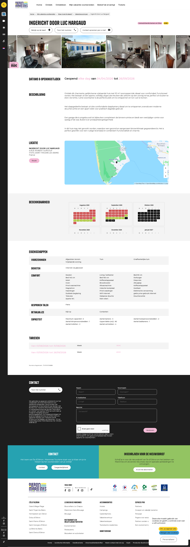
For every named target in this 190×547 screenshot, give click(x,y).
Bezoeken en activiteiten (74, 533)
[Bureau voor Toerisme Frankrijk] (114, 487)
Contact (42, 467)
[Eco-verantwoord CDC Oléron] (154, 487)
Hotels (102, 506)
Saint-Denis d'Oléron (37, 532)
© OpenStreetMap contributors (154, 183)
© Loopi (165, 183)
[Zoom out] (166, 172)
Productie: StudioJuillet (141, 543)
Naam (78, 388)
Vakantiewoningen (81, 14)
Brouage (67, 514)
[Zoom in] (166, 168)
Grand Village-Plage (36, 506)
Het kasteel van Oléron (38, 514)
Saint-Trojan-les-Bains (37, 510)
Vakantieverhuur (106, 517)
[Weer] (3, 27)
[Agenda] (4, 14)
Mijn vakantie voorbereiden (81, 5)
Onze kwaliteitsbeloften (94, 543)
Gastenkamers (105, 514)
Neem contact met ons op (114, 543)
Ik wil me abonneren (144, 470)
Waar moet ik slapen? (65, 14)
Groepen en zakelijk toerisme (146, 510)
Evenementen (70, 526)
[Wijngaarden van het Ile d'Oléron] (144, 487)
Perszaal (138, 514)
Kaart (128, 543)
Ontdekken (61, 5)
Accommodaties (106, 502)
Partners (138, 506)
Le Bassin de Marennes (73, 502)
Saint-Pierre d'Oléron (37, 521)
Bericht (79, 407)
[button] (10, 50)
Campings (104, 510)
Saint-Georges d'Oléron (38, 525)
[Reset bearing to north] (166, 176)
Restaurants (69, 529)
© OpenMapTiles (139, 183)
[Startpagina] (21, 5)
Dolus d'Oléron (34, 517)
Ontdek (48, 5)
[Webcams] (3, 21)
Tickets (121, 5)
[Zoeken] (4, 5)
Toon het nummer (38, 390)
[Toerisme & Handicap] (3, 41)
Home (39, 5)
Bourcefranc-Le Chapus (73, 506)
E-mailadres (81, 398)
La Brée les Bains (35, 529)
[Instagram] (4, 523)
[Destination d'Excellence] (124, 487)
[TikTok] (4, 542)
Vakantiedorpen (106, 521)
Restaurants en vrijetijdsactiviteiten (73, 521)
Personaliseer (168, 539)
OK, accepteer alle (168, 529)
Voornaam (122, 388)
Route (34, 161)
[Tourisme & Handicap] (164, 487)
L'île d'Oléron (34, 502)
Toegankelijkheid (61, 467)
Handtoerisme (105, 531)
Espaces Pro (140, 502)
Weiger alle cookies (169, 533)
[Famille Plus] (134, 487)
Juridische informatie (62, 543)
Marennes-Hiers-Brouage (74, 510)
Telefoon (121, 398)
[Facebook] (3, 521)
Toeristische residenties (109, 525)
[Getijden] (3, 34)
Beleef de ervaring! (106, 5)
